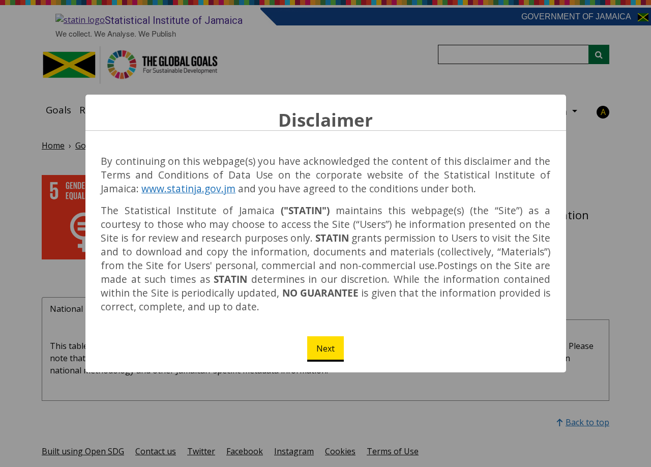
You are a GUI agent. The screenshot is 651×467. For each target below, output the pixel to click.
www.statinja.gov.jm (188, 188)
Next (325, 348)
